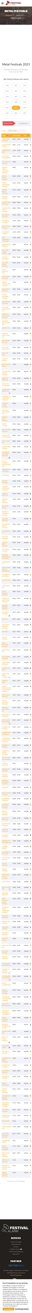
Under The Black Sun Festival (5, 600)
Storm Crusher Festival (5, 992)
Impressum (16, 1254)
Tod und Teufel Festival (5, 264)
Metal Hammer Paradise (5, 1148)
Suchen (3, 131)
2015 (24, 91)
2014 (16, 91)
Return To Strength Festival (5, 513)
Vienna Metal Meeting (5, 1091)
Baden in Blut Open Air (5, 709)
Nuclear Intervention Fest (6, 1026)
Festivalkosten (16, 1244)
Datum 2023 (16, 135)
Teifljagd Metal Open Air (6, 412)
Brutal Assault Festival (5, 813)
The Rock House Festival (5, 405)
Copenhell (5, 475)
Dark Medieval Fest (5, 271)
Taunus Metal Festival (5, 191)
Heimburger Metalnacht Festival (6, 740)
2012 (24, 85)
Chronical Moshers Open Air (5, 454)
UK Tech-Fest (6, 580)
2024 (24, 107)
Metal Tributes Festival (5, 1174)
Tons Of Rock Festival (5, 544)
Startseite (8, 15)
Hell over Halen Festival (5, 252)
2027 (24, 113)
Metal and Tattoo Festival (5, 876)
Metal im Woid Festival (5, 1039)
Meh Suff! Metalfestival (6, 1005)
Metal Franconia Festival (5, 184)
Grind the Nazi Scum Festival (5, 316)
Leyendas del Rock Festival (5, 806)
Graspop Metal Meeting (5, 501)
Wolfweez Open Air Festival (5, 626)
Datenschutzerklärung (16, 1251)
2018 (24, 96)
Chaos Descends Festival (5, 702)
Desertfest (6, 328)
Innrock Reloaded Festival (5, 782)
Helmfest (5, 787)
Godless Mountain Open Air (5, 488)
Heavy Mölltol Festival (5, 593)
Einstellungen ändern (21, 1309)
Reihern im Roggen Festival (5, 971)
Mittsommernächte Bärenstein (6, 569)
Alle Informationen (16, 1275)
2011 (16, 85)
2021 (24, 102)
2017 (16, 96)
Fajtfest (5, 619)
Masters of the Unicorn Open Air (6, 998)
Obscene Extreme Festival (5, 607)
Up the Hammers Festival (5, 296)
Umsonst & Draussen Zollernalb (6, 1012)
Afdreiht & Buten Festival (5, 752)
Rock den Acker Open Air (6, 309)
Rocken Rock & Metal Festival (6, 373)
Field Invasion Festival (5, 645)
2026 (16, 113)
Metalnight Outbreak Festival (6, 1104)
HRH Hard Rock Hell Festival (5, 1135)
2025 (7, 113)
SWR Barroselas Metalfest (6, 239)
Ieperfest (5, 631)
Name (4, 135)
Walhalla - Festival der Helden (6, 1167)
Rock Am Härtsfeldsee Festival (6, 557)
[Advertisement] (16, 41)
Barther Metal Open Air (6, 335)
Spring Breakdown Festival (6, 284)
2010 (7, 85)
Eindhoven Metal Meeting (6, 1155)
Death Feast (6, 881)
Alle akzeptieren (8, 1309)
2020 (16, 102)
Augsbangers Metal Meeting (6, 1097)
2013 (7, 91)
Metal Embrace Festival (5, 1019)
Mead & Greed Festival (5, 178)
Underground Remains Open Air (6, 398)
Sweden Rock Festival (5, 419)
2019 (7, 102)
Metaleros (5, 1121)
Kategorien (19, 15)
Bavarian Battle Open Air (6, 323)
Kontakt (16, 1246)
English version (15, 1249)
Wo (25, 135)
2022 (7, 107)
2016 (7, 96)
